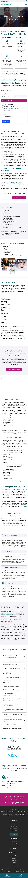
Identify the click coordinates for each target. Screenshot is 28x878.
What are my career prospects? (11, 108)
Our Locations (14, 823)
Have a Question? (14, 848)
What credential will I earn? (10, 664)
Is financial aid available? (9, 725)
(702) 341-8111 (10, 785)
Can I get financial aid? (9, 106)
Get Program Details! (19, 198)
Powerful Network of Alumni (12, 567)
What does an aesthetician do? (11, 686)
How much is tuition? (9, 104)
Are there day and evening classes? (12, 677)
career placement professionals (13, 560)
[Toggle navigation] (26, 4)
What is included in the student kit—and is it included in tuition (12, 715)
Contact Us (6, 198)
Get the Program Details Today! (9, 341)
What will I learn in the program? (11, 690)
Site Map (22, 871)
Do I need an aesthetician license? (12, 668)
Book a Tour (14, 826)
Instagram (14, 860)
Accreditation (14, 830)
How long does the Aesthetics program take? (11, 672)
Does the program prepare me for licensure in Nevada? (12, 699)
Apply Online (14, 824)
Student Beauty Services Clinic (14, 159)
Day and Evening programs (13, 182)
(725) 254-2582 (18, 803)
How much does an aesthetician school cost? (13, 709)
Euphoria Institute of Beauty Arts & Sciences (13, 79)
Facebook (14, 858)
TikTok (14, 864)
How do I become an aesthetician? (12, 661)
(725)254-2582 (13, 639)
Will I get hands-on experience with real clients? (12, 681)
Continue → (6, 121)
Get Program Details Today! (14, 481)
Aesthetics (4, 93)
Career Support (9, 551)
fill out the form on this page (12, 627)
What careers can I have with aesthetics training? (10, 704)
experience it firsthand (7, 614)
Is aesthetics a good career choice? (12, 728)
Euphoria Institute (13, 777)
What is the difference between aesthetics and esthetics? (11, 656)
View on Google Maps (14, 787)
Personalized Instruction (11, 535)
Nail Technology (14, 845)
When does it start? (8, 110)
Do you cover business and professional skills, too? (10, 694)
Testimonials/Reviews (14, 828)
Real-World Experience (11, 583)
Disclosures (14, 834)
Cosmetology (14, 843)
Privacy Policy (16, 871)
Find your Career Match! (14, 369)
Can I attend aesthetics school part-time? (12, 720)
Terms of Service (7, 871)
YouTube (14, 862)
